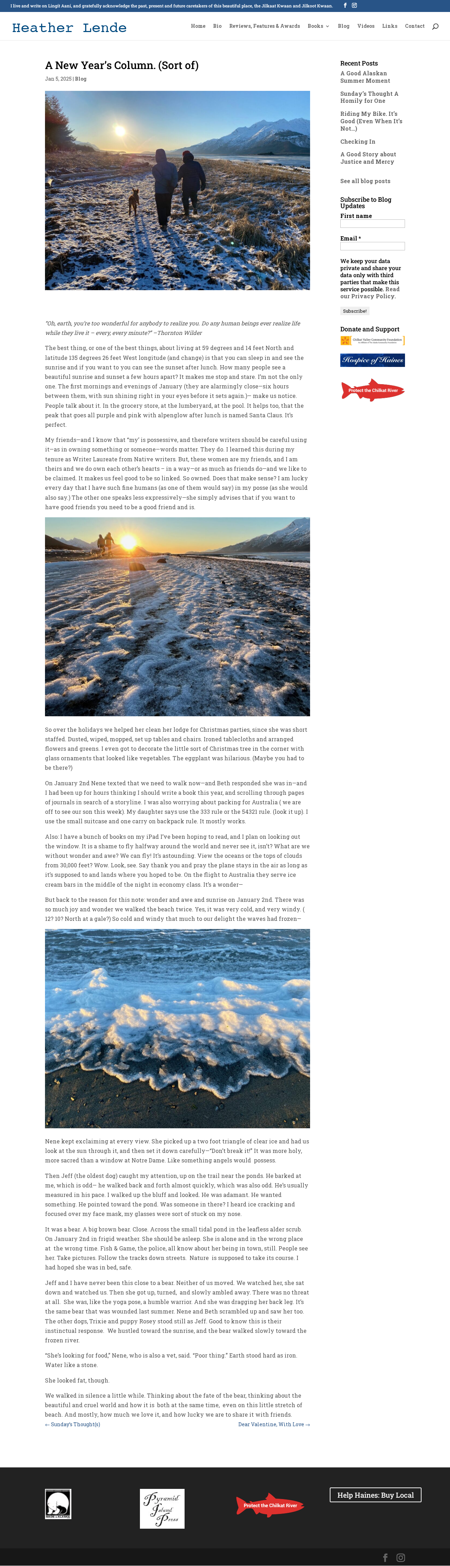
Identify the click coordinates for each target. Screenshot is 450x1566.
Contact (415, 26)
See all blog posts (365, 181)
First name (356, 215)
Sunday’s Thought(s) (72, 1424)
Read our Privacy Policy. (370, 292)
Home (198, 26)
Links (389, 26)
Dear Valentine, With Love (274, 1424)
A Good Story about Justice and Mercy (368, 157)
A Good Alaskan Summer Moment (365, 76)
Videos (365, 26)
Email (350, 238)
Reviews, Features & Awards (264, 26)
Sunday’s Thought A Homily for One (369, 97)
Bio (217, 26)
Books (315, 26)
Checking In (357, 141)
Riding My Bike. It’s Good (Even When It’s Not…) (371, 121)
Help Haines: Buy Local (376, 1494)
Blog (343, 26)
